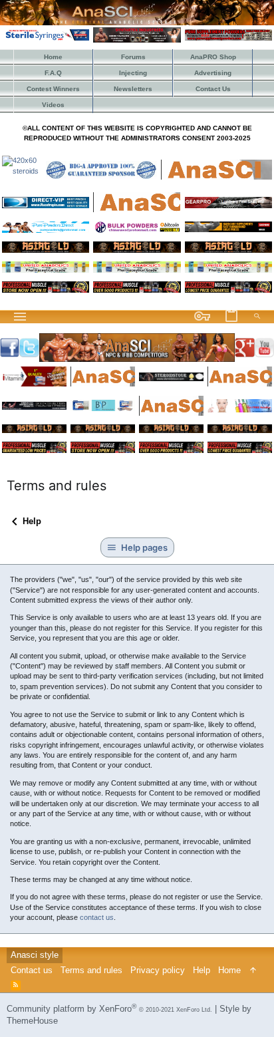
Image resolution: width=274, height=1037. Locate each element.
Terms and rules (91, 970)
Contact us (32, 970)
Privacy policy (157, 970)
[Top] (253, 970)
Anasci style (35, 955)
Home (229, 970)
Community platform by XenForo (109, 1009)
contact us (97, 917)
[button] (20, 317)
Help (201, 970)
